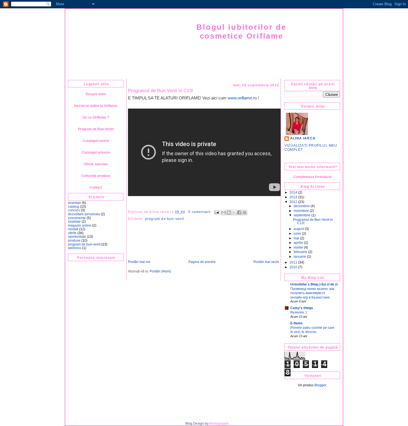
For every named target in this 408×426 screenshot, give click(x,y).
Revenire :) (298, 312)
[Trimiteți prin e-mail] (223, 212)
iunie (297, 233)
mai (296, 238)
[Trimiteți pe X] (234, 212)
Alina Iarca (303, 138)
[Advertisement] (207, 407)
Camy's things (301, 308)
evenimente (77, 218)
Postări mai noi (139, 262)
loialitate (74, 222)
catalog (73, 207)
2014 (293, 192)
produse (74, 240)
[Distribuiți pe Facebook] (239, 212)
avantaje (74, 203)
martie (298, 247)
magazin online (79, 225)
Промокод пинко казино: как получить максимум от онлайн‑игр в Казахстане (312, 293)
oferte (72, 233)
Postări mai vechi (266, 262)
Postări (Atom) (160, 271)
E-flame (296, 323)
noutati (73, 229)
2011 (293, 262)
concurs (74, 210)
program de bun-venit (84, 244)
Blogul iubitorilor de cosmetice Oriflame (241, 31)
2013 (293, 197)
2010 (293, 267)
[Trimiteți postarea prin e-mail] (216, 212)
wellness (74, 248)
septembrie (302, 215)
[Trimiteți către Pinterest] (244, 212)
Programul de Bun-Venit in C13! (160, 90)
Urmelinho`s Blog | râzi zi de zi (314, 284)
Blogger (320, 385)
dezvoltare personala (84, 214)
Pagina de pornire (202, 262)
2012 (293, 202)
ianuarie (300, 257)
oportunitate (77, 237)
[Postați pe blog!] (228, 212)
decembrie (302, 206)
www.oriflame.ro (242, 98)
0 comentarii (199, 212)
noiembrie (301, 211)
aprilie (298, 243)
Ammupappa (218, 423)
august (299, 229)
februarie (300, 252)
